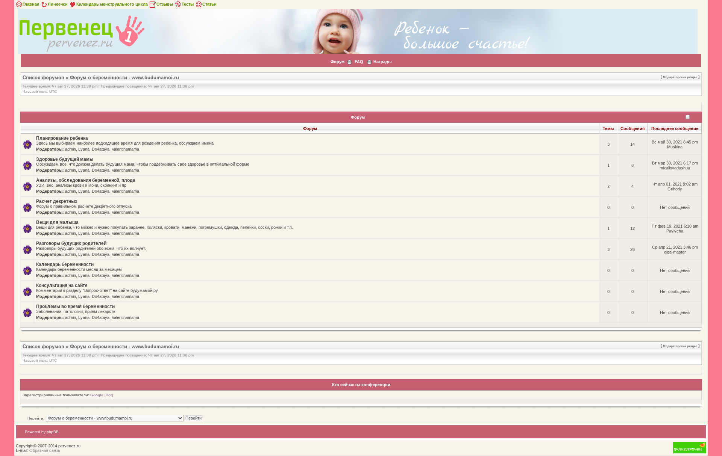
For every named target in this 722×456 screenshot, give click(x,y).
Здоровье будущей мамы (64, 159)
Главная (31, 4)
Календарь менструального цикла (112, 4)
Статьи (209, 4)
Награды (382, 61)
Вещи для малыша (57, 222)
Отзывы (164, 4)
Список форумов (43, 77)
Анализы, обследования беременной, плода (85, 180)
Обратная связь (44, 450)
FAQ (359, 61)
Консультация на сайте (62, 285)
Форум (337, 61)
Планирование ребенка (62, 138)
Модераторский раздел (680, 77)
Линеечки (58, 4)
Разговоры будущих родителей (71, 243)
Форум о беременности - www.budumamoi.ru (124, 77)
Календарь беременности (65, 264)
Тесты (188, 4)
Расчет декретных (56, 201)
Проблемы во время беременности (75, 306)
